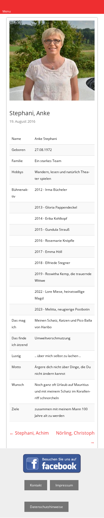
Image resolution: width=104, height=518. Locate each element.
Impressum (64, 485)
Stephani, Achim (29, 433)
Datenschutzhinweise (46, 506)
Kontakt (36, 485)
